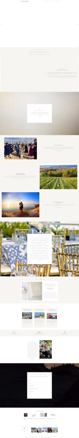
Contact (58, 1)
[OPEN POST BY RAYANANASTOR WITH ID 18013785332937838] (33, 430)
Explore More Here (20, 179)
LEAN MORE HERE (32, 359)
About (50, 1)
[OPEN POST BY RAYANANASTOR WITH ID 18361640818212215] (39, 430)
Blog (55, 1)
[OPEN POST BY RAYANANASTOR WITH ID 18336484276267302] (44, 430)
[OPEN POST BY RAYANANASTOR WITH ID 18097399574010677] (49, 430)
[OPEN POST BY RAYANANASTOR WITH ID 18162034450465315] (55, 430)
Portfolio (46, 1)
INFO (52, 1)
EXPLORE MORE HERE (27, 323)
